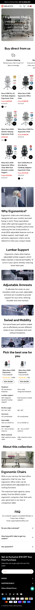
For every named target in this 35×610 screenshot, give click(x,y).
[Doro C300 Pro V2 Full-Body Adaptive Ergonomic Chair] (9, 83)
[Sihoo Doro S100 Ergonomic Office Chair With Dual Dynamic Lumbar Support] (9, 152)
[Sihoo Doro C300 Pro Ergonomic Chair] (26, 119)
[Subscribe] (31, 572)
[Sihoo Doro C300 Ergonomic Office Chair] (26, 83)
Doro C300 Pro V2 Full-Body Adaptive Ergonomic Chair (8, 95)
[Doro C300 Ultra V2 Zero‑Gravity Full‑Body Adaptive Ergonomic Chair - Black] (19, 178)
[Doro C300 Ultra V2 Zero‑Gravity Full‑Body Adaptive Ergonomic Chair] (26, 152)
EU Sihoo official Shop (14, 606)
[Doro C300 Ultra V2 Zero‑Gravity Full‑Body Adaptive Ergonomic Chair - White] (22, 178)
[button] (31, 6)
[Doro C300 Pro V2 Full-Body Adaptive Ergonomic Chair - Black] (2, 107)
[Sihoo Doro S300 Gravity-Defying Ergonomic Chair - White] (2, 140)
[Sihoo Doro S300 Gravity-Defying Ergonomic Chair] (9, 119)
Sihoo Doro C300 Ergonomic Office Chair (24, 95)
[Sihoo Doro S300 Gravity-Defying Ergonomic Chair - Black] (5, 140)
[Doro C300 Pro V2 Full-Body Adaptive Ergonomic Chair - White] (5, 107)
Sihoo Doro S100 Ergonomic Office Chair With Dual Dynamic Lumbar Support (7, 167)
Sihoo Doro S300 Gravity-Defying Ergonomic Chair (7, 131)
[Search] (20, 6)
